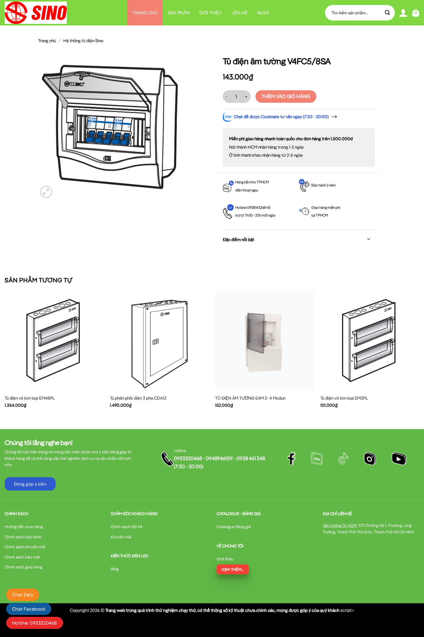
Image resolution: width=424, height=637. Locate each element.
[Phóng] (46, 192)
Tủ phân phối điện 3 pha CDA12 (138, 398)
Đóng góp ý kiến (30, 484)
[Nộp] (387, 12)
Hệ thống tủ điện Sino (83, 40)
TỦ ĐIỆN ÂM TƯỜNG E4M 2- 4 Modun (250, 398)
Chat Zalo (22, 595)
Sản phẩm (178, 13)
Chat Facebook (28, 609)
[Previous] (5, 355)
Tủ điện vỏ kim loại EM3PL (344, 398)
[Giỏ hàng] (415, 13)
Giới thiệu (210, 13)
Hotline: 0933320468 (34, 623)
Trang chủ (145, 13)
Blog (263, 13)
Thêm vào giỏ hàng (286, 96)
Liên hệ (239, 13)
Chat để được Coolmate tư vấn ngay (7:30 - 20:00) (281, 116)
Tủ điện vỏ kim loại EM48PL (30, 398)
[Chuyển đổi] (369, 239)
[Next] (419, 355)
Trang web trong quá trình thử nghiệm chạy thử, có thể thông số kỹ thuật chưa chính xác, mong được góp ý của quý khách (222, 610)
